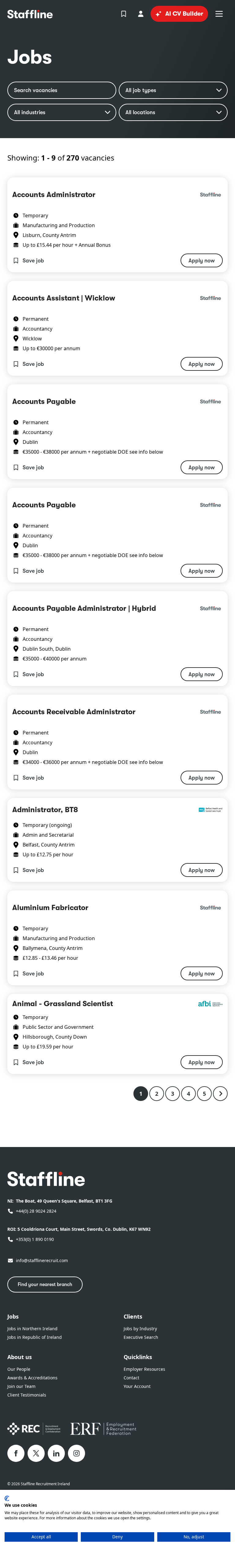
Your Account (137, 1386)
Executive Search (141, 1337)
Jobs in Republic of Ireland (34, 1337)
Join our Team (21, 1386)
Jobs (13, 1316)
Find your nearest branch (45, 1284)
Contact (131, 1378)
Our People (18, 1369)
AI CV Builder (184, 13)
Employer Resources (144, 1369)
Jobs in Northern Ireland (32, 1328)
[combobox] (61, 112)
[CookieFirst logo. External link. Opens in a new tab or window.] (7, 1498)
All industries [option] (29, 112)
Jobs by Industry (140, 1328)
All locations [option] (140, 112)
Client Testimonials (26, 1395)
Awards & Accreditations (32, 1378)
